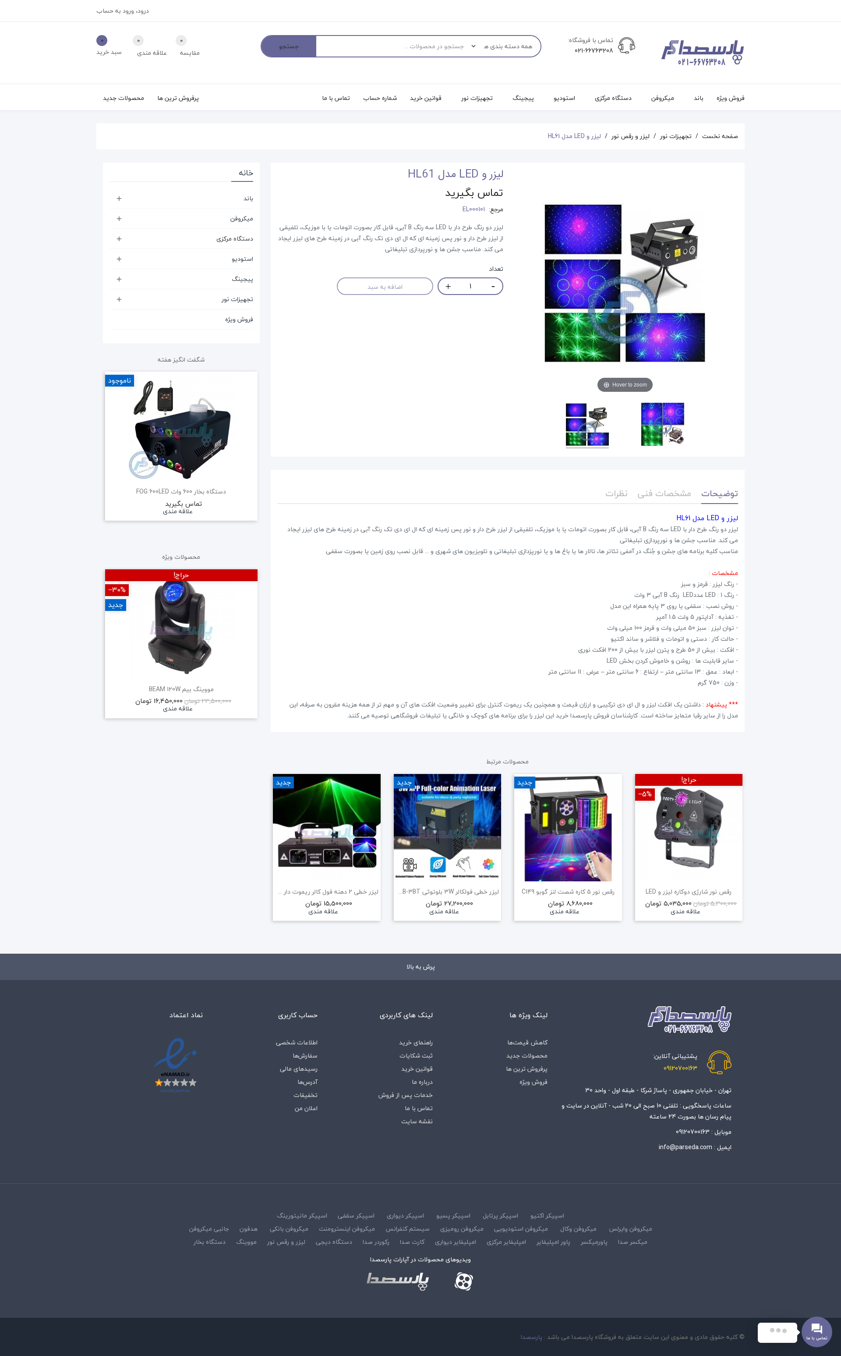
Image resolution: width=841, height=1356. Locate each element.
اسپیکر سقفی (356, 1215)
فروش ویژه (239, 319)
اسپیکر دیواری (405, 1215)
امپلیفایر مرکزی (506, 1241)
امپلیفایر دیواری (455, 1241)
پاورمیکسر (594, 1241)
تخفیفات (305, 1095)
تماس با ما (419, 1108)
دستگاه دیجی (334, 1241)
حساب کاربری (298, 1015)
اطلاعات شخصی (297, 1042)
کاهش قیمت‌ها (527, 1042)
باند (248, 198)
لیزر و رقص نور (286, 1241)
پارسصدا (531, 1336)
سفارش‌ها (305, 1055)
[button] (277, 859)
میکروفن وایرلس (630, 1228)
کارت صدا (412, 1241)
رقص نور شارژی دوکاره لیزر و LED (688, 892)
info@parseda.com (685, 1147)
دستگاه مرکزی (234, 238)
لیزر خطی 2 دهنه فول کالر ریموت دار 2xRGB (326, 892)
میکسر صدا (632, 1241)
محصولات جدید (527, 1055)
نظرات (616, 493)
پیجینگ (242, 278)
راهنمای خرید (416, 1042)
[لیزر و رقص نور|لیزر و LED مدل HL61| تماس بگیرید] (587, 425)
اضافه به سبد (385, 286)
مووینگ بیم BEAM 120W (181, 689)
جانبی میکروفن (209, 1228)
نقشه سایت (417, 1121)
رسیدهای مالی (299, 1068)
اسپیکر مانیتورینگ (302, 1215)
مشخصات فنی (664, 493)
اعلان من (306, 1108)
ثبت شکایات (416, 1055)
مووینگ (246, 1241)
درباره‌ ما (422, 1081)
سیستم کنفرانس (407, 1228)
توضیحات (719, 493)
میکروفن (241, 218)
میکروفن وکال (578, 1228)
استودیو (242, 258)
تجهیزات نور (237, 299)
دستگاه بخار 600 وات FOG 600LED (181, 492)
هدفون (249, 1228)
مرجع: (496, 209)
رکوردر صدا (376, 1241)
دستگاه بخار (210, 1241)
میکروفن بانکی (289, 1228)
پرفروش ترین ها (527, 1068)
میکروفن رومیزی (462, 1228)
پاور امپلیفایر (553, 1241)
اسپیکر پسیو (453, 1215)
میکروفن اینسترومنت (347, 1228)
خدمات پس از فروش (405, 1095)
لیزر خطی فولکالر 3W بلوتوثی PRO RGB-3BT (447, 892)
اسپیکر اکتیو (547, 1215)
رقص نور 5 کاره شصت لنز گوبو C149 (568, 892)
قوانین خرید (417, 1068)
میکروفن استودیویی (521, 1228)
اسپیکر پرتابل (500, 1215)
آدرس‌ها (307, 1081)
